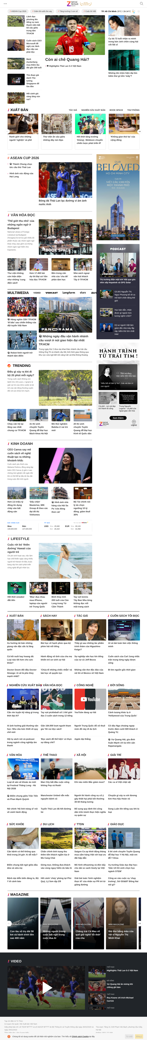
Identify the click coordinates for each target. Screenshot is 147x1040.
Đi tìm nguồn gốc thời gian (122, 670)
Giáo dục (117, 824)
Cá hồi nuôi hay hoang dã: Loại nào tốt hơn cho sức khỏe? (20, 659)
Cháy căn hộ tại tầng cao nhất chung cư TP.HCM (16, 427)
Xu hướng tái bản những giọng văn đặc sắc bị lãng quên (20, 646)
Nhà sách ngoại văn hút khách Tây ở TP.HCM (82, 276)
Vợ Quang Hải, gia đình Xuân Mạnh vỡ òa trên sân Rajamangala (121, 742)
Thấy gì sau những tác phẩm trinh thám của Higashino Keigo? (89, 646)
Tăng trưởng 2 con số (69, 11)
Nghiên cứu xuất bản (25, 685)
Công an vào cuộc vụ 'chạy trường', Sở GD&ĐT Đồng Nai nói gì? (123, 881)
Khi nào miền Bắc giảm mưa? (90, 782)
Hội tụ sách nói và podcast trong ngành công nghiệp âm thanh (22, 742)
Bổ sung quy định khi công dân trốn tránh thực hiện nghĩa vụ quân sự (90, 812)
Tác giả (82, 615)
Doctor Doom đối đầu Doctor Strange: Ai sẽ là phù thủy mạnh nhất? (21, 673)
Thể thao (50, 755)
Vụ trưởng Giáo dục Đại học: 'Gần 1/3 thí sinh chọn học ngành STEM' (123, 868)
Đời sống (117, 685)
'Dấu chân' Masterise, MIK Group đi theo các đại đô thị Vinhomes (39, 508)
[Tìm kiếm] (141, 4)
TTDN (80, 824)
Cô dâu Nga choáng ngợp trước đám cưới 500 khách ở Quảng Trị (123, 729)
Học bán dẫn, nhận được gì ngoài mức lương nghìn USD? (123, 313)
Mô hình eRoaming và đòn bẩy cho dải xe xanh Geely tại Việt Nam (90, 868)
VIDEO (16, 961)
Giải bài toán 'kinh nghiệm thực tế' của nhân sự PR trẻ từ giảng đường (90, 881)
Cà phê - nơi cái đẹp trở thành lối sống (107, 407)
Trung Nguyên (101, 344)
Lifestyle (20, 539)
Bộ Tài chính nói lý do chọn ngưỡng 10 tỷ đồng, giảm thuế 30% (82, 508)
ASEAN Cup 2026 (18, 11)
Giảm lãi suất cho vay (43, 11)
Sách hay (50, 615)
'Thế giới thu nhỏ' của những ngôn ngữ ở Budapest (20, 224)
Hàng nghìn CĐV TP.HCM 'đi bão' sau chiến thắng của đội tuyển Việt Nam (21, 322)
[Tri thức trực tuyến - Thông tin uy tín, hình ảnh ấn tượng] (79, 3)
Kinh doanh (22, 444)
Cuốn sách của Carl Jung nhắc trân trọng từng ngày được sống (124, 659)
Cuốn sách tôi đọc (124, 615)
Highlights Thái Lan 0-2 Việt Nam (65, 66)
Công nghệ (85, 685)
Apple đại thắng (83, 739)
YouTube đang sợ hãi (85, 712)
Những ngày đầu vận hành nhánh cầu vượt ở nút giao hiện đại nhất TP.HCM (63, 340)
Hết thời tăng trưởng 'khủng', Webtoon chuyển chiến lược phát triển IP (90, 140)
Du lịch (48, 824)
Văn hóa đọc (23, 215)
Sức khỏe (16, 824)
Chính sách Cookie (80, 1036)
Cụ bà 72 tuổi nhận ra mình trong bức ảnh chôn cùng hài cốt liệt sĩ (123, 41)
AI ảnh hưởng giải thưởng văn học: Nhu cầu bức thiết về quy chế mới (22, 729)
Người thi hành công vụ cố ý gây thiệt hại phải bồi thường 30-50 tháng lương (89, 798)
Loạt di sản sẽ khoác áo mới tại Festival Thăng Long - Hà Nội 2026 (21, 785)
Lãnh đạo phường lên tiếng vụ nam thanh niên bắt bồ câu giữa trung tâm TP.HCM (33, 25)
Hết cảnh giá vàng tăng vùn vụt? (33, 96)
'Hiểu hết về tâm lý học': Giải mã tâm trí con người (117, 384)
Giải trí (115, 755)
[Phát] (46, 988)
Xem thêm (118, 415)
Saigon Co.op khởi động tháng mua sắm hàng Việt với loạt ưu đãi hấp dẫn (90, 854)
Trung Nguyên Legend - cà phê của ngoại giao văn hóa (127, 408)
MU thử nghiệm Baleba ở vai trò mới (60, 427)
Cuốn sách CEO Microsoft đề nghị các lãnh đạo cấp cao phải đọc (34, 46)
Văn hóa (15, 755)
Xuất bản (19, 110)
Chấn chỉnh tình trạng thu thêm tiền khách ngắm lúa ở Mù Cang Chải (55, 854)
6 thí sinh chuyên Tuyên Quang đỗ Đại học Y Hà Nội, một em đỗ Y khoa (124, 854)
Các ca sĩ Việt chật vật (119, 782)
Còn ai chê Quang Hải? (67, 59)
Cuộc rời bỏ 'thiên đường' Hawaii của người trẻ (19, 548)
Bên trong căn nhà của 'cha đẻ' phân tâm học (60, 276)
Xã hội (81, 755)
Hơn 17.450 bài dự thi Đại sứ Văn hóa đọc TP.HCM (39, 276)
